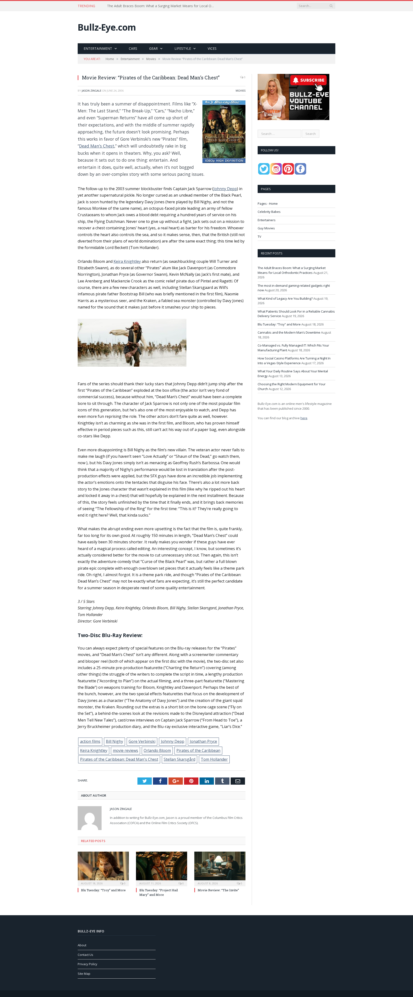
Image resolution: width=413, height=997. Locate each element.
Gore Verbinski (142, 741)
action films (90, 741)
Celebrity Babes (269, 211)
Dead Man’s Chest (96, 146)
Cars (133, 48)
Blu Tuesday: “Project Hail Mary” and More (158, 892)
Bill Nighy (114, 741)
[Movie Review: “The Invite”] (219, 868)
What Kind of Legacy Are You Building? (285, 298)
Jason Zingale (91, 90)
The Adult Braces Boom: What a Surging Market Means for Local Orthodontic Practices (292, 270)
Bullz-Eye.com (107, 27)
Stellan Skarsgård (179, 759)
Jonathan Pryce (203, 741)
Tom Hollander (214, 759)
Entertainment (98, 48)
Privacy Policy (87, 964)
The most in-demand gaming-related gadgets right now (150, 6)
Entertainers (267, 220)
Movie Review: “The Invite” (218, 890)
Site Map (84, 973)
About (82, 945)
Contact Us (85, 955)
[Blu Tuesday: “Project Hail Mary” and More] (161, 868)
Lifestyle (182, 48)
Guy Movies (266, 228)
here (303, 418)
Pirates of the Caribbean (198, 750)
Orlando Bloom (157, 750)
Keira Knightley (127, 261)
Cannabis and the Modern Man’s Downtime (289, 332)
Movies (240, 90)
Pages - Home (268, 203)
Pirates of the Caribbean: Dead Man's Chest (119, 759)
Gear (153, 48)
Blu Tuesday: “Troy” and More (103, 890)
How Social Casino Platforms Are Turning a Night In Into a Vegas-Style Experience (294, 360)
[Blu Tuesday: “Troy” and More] (103, 868)
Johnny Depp (225, 188)
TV (259, 236)
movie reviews (125, 750)
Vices (212, 48)
